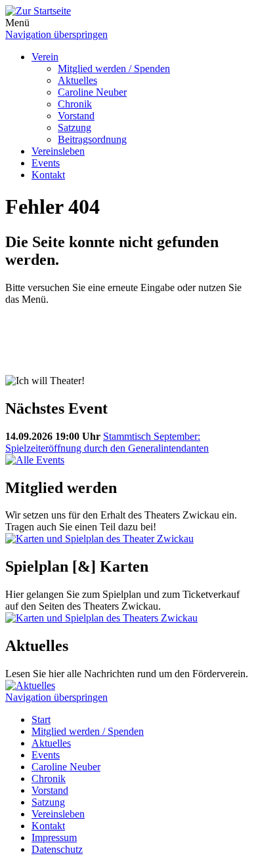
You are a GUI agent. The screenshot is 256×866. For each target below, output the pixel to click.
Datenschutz (57, 849)
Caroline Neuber (92, 92)
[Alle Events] (34, 459)
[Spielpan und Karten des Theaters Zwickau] (99, 538)
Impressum (54, 837)
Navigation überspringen (56, 34)
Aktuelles (77, 80)
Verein (45, 56)
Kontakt (48, 174)
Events (46, 162)
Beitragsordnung (92, 139)
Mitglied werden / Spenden (114, 68)
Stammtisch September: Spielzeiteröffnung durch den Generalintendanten (107, 442)
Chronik (75, 103)
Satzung (74, 127)
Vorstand (76, 115)
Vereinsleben (58, 151)
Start (41, 719)
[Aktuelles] (30, 685)
